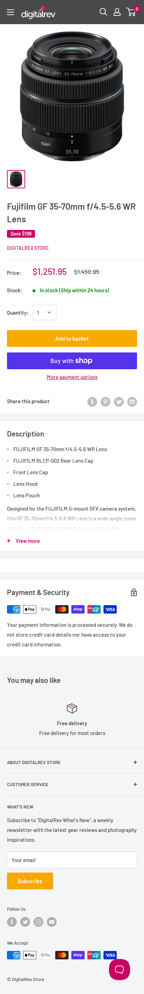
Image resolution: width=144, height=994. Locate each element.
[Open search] (103, 12)
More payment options (72, 377)
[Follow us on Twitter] (25, 922)
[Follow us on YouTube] (52, 922)
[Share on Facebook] (92, 401)
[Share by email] (132, 401)
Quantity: (17, 312)
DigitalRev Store (28, 248)
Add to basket (72, 338)
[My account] (117, 12)
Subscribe (30, 880)
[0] (131, 12)
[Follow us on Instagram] (38, 922)
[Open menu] (10, 12)
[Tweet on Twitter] (119, 401)
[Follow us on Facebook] (12, 922)
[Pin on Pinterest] (105, 401)
